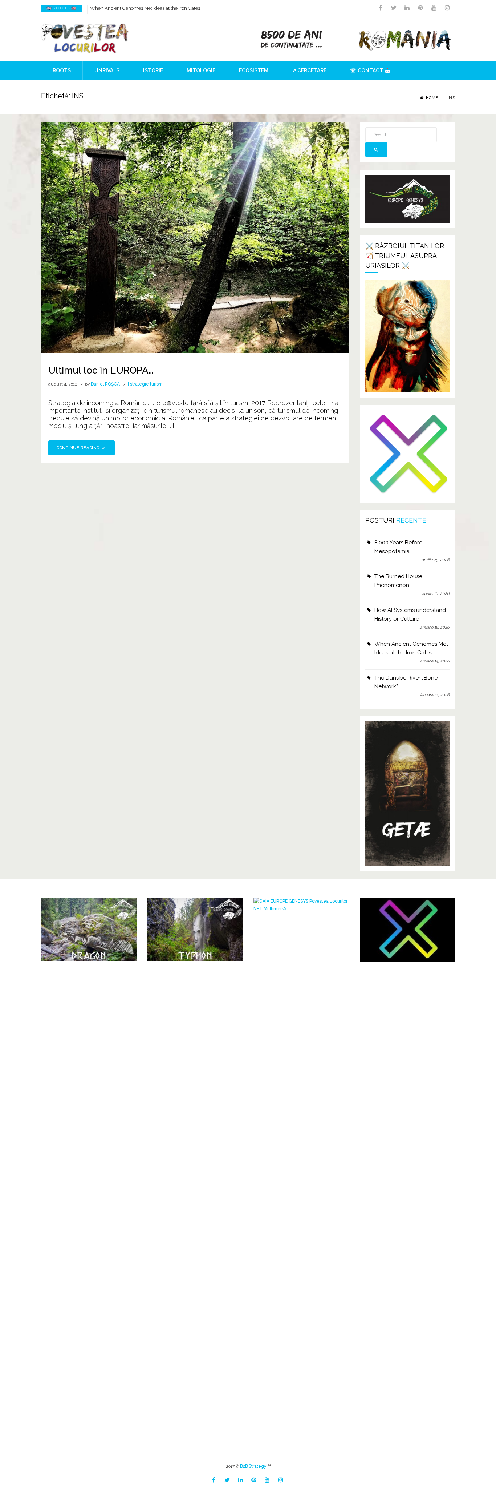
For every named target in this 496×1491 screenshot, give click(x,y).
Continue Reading (79, 448)
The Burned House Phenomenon (398, 580)
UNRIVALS (106, 70)
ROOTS (62, 70)
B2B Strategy (253, 1466)
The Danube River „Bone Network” (406, 682)
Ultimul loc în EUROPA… (100, 370)
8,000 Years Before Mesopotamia (398, 547)
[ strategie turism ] (146, 384)
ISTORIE (153, 70)
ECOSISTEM (253, 70)
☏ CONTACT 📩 (370, 70)
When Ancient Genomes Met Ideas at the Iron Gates (145, 8)
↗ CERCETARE (309, 70)
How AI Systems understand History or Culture (410, 614)
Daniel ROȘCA (105, 384)
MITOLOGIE (201, 70)
